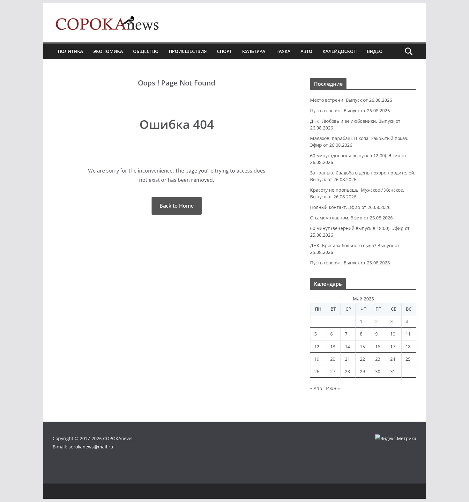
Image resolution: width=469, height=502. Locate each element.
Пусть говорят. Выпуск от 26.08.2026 (350, 110)
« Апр (316, 388)
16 (377, 346)
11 (408, 334)
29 (362, 371)
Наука (282, 51)
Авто (306, 51)
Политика (70, 51)
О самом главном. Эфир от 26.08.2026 (351, 218)
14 (347, 346)
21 (347, 359)
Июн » (333, 388)
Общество (146, 51)
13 (332, 346)
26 (316, 371)
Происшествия (188, 51)
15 (362, 346)
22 (362, 359)
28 (347, 371)
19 (316, 359)
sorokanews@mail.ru (91, 447)
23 (377, 359)
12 (316, 346)
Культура (253, 51)
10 (392, 334)
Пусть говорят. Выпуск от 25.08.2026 (350, 263)
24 (392, 359)
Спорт (224, 51)
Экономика (108, 51)
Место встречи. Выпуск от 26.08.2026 (351, 100)
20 (332, 359)
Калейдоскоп (340, 51)
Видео (375, 51)
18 (408, 346)
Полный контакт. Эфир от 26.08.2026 (350, 207)
